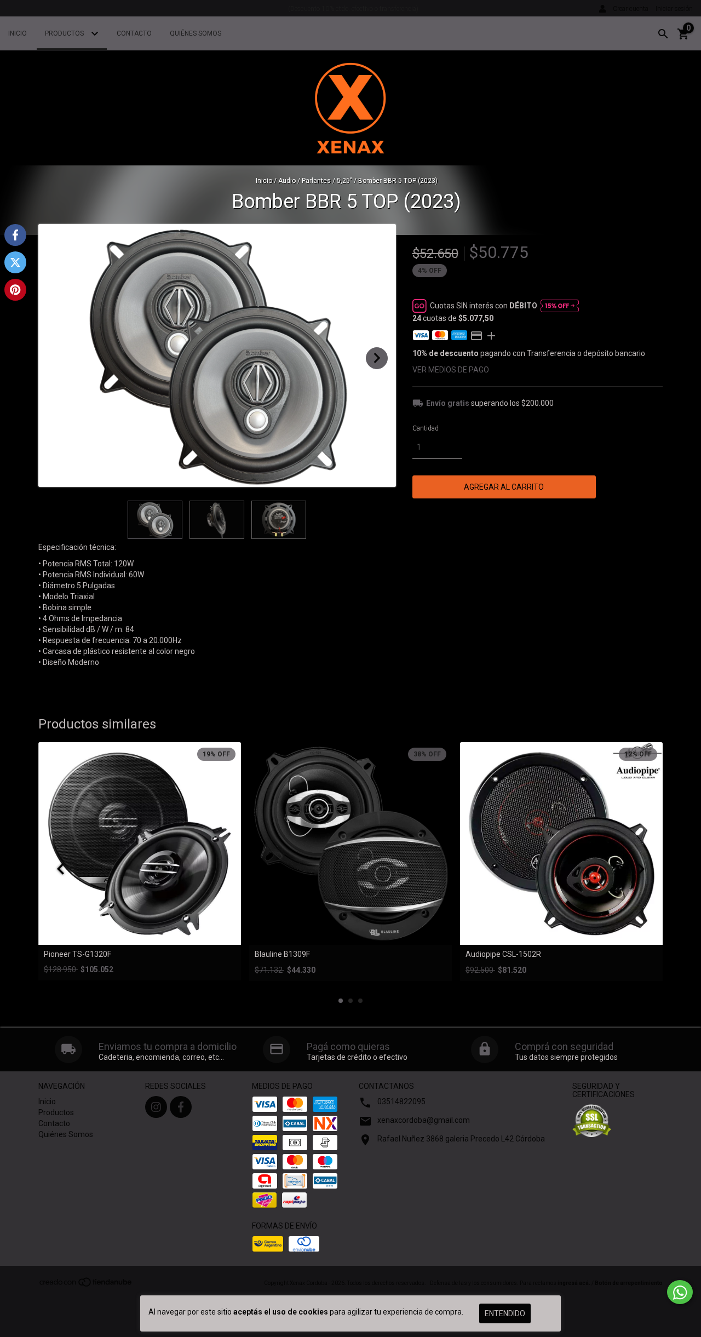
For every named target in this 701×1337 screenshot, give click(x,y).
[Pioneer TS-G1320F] (139, 843)
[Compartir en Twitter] (15, 262)
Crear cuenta (630, 9)
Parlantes (317, 181)
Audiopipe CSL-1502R (503, 954)
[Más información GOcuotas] (560, 306)
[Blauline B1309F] (350, 843)
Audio (287, 181)
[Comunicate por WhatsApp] (680, 1292)
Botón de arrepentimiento (629, 1283)
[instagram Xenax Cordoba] (156, 1107)
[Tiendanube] (86, 1286)
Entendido (505, 1313)
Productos (65, 33)
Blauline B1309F (282, 954)
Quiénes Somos (195, 33)
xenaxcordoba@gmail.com (423, 1120)
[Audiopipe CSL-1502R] (561, 843)
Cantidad (425, 428)
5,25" (344, 181)
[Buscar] (663, 34)
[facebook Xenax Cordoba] (181, 1107)
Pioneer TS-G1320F (77, 954)
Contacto (134, 33)
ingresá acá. (574, 1283)
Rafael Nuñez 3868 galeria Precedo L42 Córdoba (461, 1138)
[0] (683, 37)
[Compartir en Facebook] (15, 235)
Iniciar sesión (674, 9)
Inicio (17, 33)
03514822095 (401, 1101)
